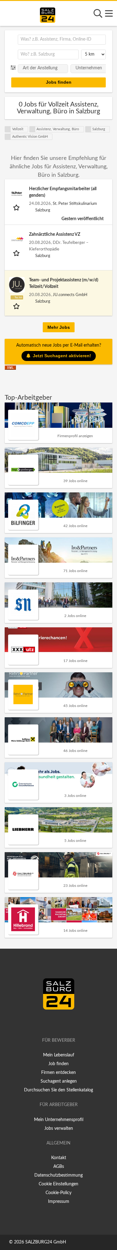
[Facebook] (55, 1022)
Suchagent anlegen (59, 1081)
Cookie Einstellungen (58, 1184)
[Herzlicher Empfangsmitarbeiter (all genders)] (17, 193)
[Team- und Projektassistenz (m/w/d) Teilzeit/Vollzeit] (17, 285)
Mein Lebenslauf (58, 1055)
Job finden (58, 1064)
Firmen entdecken (58, 1072)
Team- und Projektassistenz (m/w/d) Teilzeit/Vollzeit (63, 283)
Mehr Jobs (58, 327)
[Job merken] (17, 207)
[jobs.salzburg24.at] (47, 14)
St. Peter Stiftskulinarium (75, 203)
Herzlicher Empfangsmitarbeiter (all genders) (62, 192)
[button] (14, 67)
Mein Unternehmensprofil (58, 1120)
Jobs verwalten (58, 1128)
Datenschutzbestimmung (58, 1175)
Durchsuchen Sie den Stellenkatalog (58, 1090)
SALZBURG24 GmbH (45, 1242)
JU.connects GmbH (70, 295)
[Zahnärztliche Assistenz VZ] (17, 239)
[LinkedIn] (64, 1022)
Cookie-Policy (58, 1193)
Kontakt (58, 1158)
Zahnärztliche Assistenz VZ (54, 234)
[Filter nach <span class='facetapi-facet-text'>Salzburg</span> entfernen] (88, 129)
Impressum (58, 1201)
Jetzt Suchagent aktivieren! (62, 355)
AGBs (58, 1166)
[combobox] (62, 40)
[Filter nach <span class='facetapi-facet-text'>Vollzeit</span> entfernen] (8, 129)
